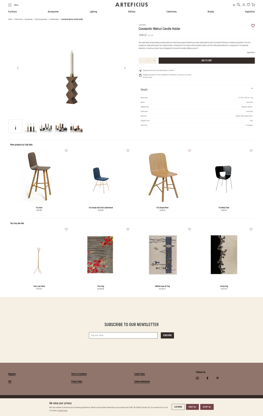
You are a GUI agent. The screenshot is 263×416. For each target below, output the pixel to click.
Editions (131, 11)
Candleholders (54, 19)
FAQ (9, 381)
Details (144, 89)
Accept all (207, 407)
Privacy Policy (76, 381)
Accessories (53, 11)
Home (10, 19)
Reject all (192, 407)
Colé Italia (28, 144)
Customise (178, 407)
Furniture (12, 11)
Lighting (93, 11)
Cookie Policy (139, 374)
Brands (211, 11)
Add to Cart (206, 60)
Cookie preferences (142, 381)
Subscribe (167, 335)
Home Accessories (41, 19)
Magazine (12, 374)
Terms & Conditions (79, 374)
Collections (171, 11)
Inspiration (250, 11)
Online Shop (18, 19)
